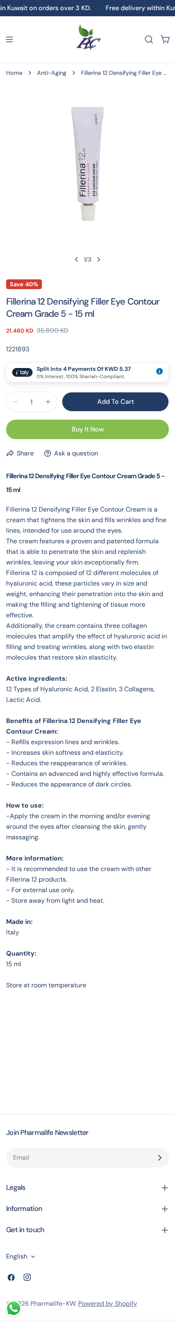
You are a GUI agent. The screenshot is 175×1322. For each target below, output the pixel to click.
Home (14, 72)
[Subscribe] (159, 1157)
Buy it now (88, 429)
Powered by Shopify (107, 1303)
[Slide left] (76, 259)
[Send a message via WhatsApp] (13, 1308)
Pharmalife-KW (53, 1303)
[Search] (149, 39)
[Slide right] (98, 259)
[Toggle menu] (9, 39)
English (16, 1256)
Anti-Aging (51, 72)
